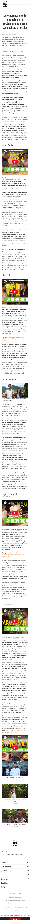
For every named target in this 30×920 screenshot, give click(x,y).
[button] (15, 862)
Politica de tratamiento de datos (15, 904)
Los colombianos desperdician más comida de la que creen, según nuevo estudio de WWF (14, 554)
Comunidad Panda (16, 911)
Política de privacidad (15, 893)
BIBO (22, 51)
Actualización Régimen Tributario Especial (15, 907)
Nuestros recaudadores (15, 897)
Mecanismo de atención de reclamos (16, 900)
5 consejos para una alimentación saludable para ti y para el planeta (13, 339)
